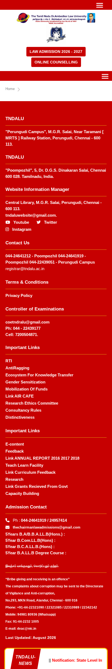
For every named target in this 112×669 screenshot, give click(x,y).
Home (10, 89)
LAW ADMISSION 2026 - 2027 (56, 51)
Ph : (40, 520)
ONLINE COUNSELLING (56, 62)
